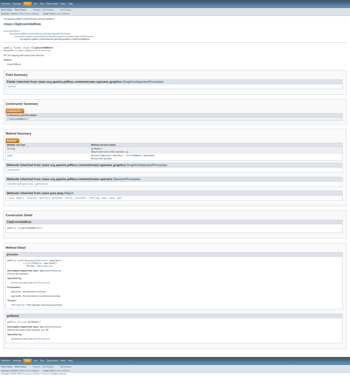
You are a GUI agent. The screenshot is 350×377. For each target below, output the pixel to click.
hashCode (57, 198)
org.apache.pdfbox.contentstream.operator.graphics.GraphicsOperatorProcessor (54, 36)
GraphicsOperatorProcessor (33, 50)
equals (20, 198)
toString (94, 198)
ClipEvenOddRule (16, 119)
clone (10, 198)
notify (68, 198)
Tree (42, 3)
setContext (13, 170)
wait (104, 198)
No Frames (48, 10)
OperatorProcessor (127, 179)
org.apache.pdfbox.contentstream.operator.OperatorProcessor (39, 33)
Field (21, 14)
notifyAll (80, 198)
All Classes (65, 10)
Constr (28, 14)
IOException (44, 266)
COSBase (136, 155)
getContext (41, 184)
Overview (5, 3)
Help (70, 3)
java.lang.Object (12, 31)
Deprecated (52, 3)
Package (17, 3)
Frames (36, 10)
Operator (106, 155)
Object (68, 193)
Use (36, 3)
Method (35, 14)
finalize (31, 198)
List (128, 155)
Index (63, 3)
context (11, 86)
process (95, 155)
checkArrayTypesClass (20, 184)
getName (95, 148)
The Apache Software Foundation (36, 374)
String (11, 148)
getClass (44, 198)
